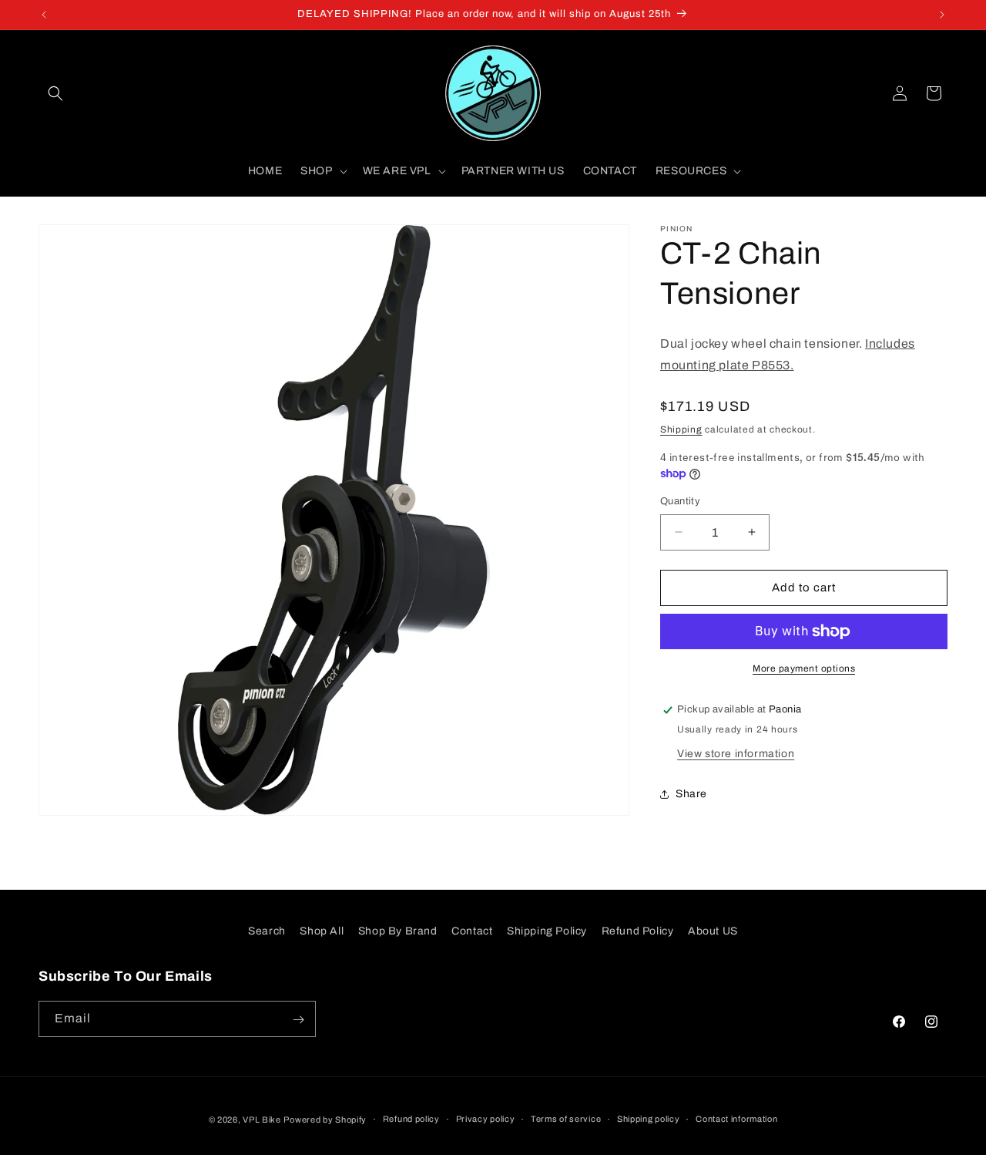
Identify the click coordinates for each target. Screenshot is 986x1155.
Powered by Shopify (325, 1119)
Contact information (736, 1118)
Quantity (680, 501)
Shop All (322, 931)
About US (713, 931)
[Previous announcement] (44, 14)
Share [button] (691, 794)
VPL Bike (262, 1119)
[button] (55, 93)
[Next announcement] (942, 14)
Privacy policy (485, 1118)
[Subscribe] (298, 1020)
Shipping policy (648, 1118)
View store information (735, 753)
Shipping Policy (547, 931)
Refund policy (411, 1118)
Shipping (681, 429)
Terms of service (566, 1118)
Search (267, 931)
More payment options (804, 668)
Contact (471, 931)
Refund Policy (638, 931)
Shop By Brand (398, 931)
